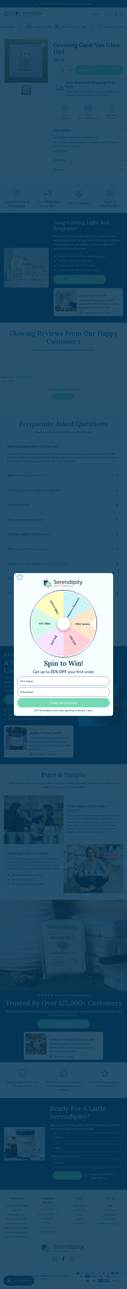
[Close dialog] (19, 577)
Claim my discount (63, 703)
